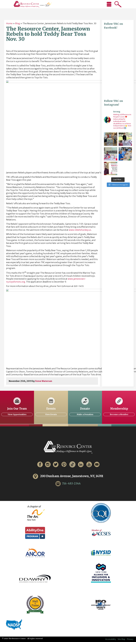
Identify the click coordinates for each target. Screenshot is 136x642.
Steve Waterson (43, 381)
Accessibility (110, 639)
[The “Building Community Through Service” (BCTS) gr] (110, 139)
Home (9, 23)
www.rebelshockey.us (80, 230)
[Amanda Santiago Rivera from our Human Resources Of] (125, 139)
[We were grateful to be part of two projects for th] (125, 153)
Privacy (130, 639)
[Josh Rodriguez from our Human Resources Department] (110, 153)
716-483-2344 (71, 483)
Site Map (121, 639)
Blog (17, 23)
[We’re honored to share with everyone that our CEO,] (110, 168)
